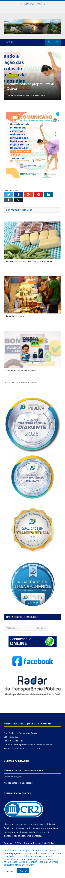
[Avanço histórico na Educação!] (32, 349)
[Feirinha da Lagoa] (32, 294)
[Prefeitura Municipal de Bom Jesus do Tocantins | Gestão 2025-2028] (32, 26)
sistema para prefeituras (43, 824)
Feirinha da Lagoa (32, 7)
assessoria (25, 828)
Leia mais (43, 861)
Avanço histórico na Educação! (21, 370)
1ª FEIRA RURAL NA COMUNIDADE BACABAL (29, 261)
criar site (23, 824)
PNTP (17, 843)
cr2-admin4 (16, 95)
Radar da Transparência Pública (39, 843)
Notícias (12, 76)
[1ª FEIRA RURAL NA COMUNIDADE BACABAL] (32, 240)
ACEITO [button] (23, 870)
